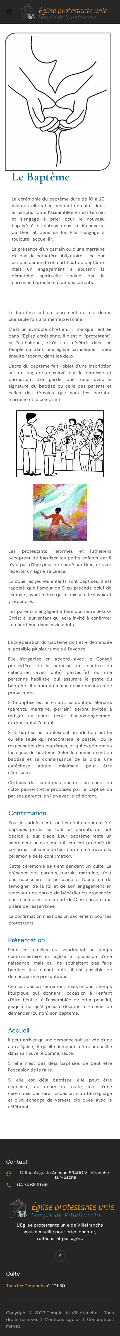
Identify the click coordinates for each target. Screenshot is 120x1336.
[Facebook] (60, 1256)
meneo (13, 1326)
